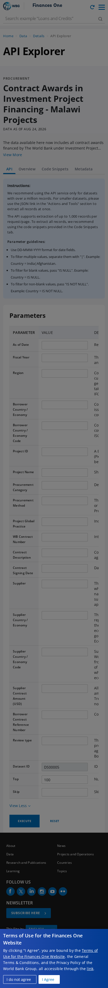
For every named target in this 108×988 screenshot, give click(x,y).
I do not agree (19, 979)
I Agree (48, 979)
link (90, 968)
